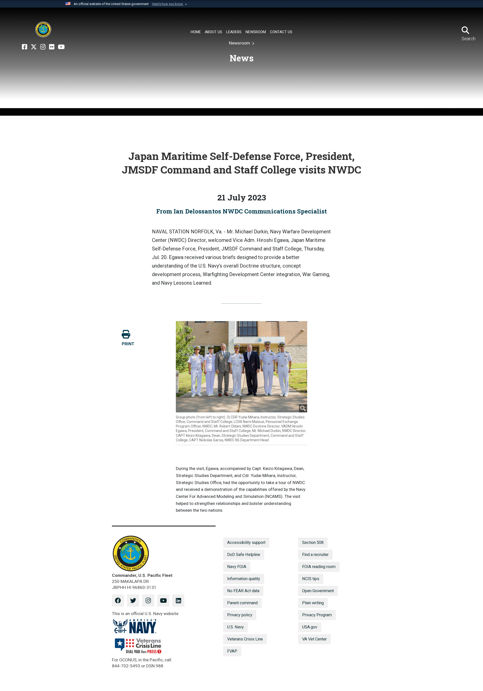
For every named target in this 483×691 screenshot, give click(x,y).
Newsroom (240, 43)
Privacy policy (239, 615)
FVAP (232, 651)
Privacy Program (317, 615)
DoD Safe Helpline (243, 554)
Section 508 (313, 542)
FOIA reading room (319, 566)
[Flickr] (51, 47)
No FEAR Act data (243, 590)
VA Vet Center (314, 639)
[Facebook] (24, 47)
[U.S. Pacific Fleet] (43, 29)
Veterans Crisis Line (245, 639)
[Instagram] (43, 47)
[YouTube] (61, 47)
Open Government (318, 590)
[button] (170, 4)
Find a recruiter (315, 554)
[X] (34, 47)
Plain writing (313, 602)
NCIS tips (310, 578)
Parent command (242, 602)
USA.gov (309, 627)
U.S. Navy (235, 627)
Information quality (243, 578)
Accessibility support (246, 542)
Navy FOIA (236, 566)
